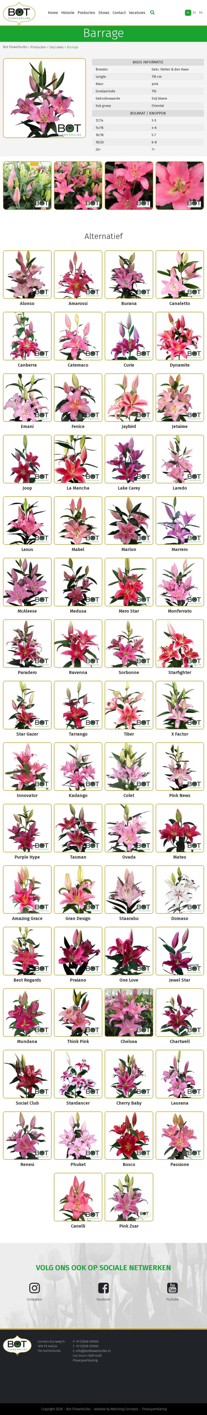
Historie (67, 13)
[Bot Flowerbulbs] (19, 13)
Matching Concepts (124, 1409)
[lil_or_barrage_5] (129, 185)
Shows (103, 13)
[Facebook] (103, 1291)
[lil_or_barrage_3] (27, 185)
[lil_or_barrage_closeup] (180, 185)
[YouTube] (172, 1291)
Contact (119, 13)
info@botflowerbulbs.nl (93, 1351)
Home (53, 13)
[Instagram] (34, 1291)
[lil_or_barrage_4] (78, 185)
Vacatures (137, 13)
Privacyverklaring (85, 1360)
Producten (86, 13)
